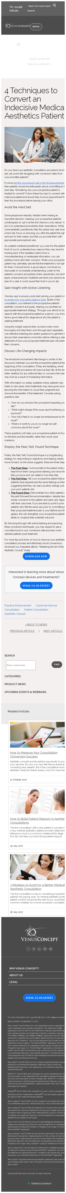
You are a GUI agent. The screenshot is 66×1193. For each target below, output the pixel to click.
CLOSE (13, 45)
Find (57, 664)
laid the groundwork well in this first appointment (38, 183)
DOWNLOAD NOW (36, 556)
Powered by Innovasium (41, 1183)
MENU (36, 27)
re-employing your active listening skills (25, 299)
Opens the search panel (39, 6)
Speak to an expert (39, 998)
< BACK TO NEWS (36, 624)
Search (31, 10)
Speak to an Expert (36, 585)
